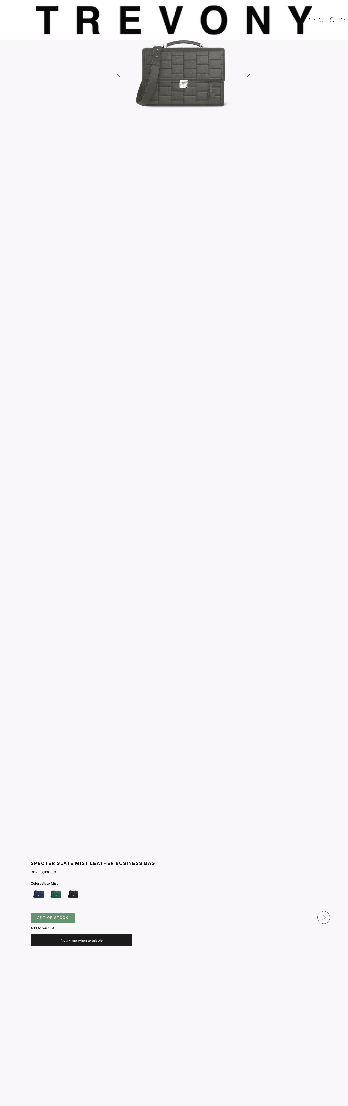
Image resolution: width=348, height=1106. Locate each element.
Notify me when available (82, 940)
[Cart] (342, 18)
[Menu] (8, 20)
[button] (248, 74)
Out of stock (52, 918)
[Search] (321, 19)
